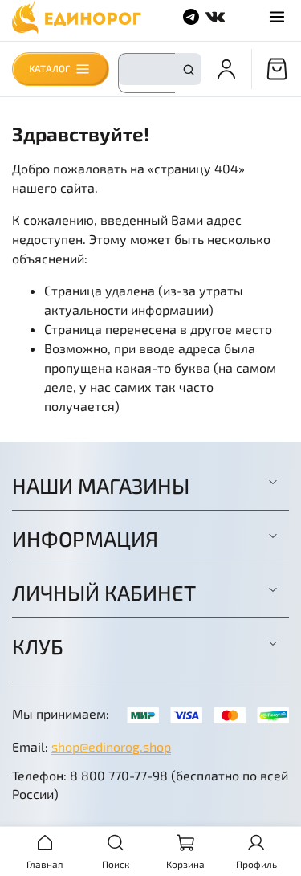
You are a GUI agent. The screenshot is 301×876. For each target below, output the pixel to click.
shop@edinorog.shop (111, 746)
